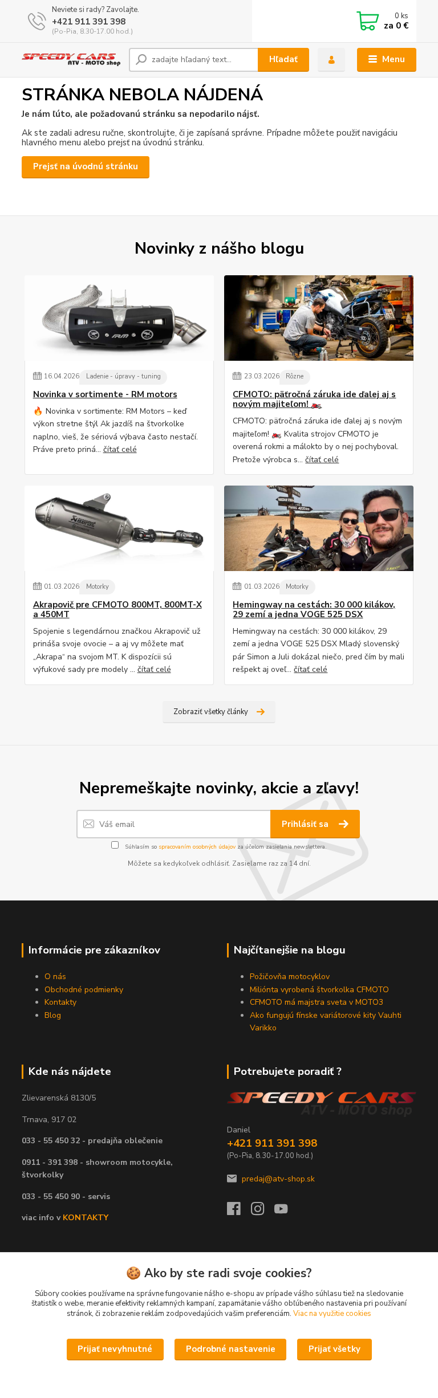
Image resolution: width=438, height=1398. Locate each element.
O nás (55, 976)
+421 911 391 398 (88, 21)
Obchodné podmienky (83, 989)
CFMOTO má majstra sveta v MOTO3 (316, 1002)
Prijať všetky (334, 1349)
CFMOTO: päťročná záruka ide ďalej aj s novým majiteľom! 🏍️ (314, 400)
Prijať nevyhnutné (115, 1349)
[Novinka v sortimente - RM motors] (119, 318)
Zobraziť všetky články (210, 712)
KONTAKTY (85, 1217)
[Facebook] (239, 1212)
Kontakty (60, 1002)
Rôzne (294, 376)
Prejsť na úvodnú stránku (85, 166)
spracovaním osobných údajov (197, 847)
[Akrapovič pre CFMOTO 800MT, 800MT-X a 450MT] (119, 528)
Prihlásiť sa (306, 824)
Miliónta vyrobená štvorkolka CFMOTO (319, 989)
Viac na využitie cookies (332, 1314)
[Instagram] (263, 1212)
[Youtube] (286, 1212)
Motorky (97, 586)
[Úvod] (71, 60)
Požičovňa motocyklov (290, 976)
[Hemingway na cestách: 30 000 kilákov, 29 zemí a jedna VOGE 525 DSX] (318, 528)
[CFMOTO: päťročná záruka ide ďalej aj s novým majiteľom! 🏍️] (318, 318)
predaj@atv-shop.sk (278, 1178)
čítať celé (120, 449)
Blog (52, 1015)
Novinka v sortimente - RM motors (105, 395)
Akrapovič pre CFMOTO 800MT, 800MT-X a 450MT (117, 610)
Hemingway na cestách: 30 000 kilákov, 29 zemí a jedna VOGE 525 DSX (314, 610)
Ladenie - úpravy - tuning (123, 376)
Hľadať (283, 59)
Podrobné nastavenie (230, 1349)
